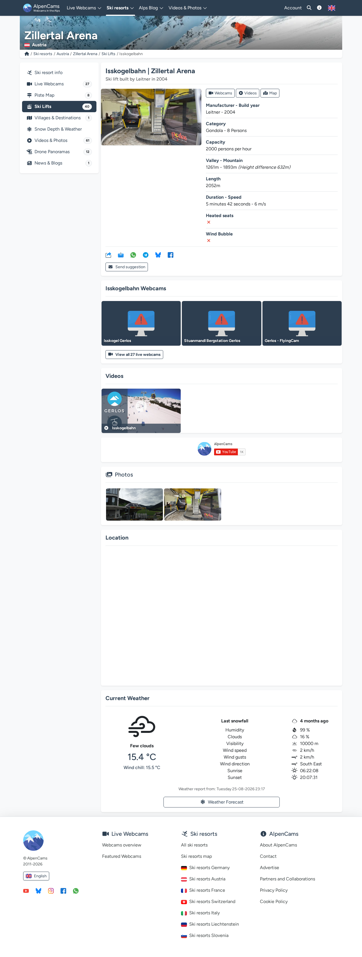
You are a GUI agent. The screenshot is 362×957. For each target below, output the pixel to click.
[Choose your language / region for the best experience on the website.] (331, 8)
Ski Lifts (108, 53)
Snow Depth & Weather (58, 129)
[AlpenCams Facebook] (63, 890)
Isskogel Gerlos (117, 340)
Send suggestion (130, 267)
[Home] (26, 53)
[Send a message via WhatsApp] (76, 890)
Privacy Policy (274, 890)
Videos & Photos (62, 140)
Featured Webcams (121, 856)
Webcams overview (121, 845)
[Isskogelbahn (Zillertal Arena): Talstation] (192, 504)
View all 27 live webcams (138, 354)
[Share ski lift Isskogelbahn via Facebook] (170, 254)
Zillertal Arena (85, 53)
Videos (250, 93)
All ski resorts (194, 845)
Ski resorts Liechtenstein (214, 924)
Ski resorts (42, 53)
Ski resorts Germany (209, 867)
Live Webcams (62, 83)
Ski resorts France (207, 890)
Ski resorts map (196, 856)
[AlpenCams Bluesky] (38, 890)
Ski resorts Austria (207, 879)
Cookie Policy (274, 901)
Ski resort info (49, 72)
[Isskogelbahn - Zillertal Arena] (151, 117)
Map (273, 93)
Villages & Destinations (62, 117)
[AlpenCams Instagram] (51, 890)
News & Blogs (62, 163)
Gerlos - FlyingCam (282, 340)
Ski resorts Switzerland (212, 901)
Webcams (223, 93)
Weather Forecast (226, 802)
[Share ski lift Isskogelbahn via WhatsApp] (133, 254)
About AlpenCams (278, 845)
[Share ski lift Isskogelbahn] (108, 254)
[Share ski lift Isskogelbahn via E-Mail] (121, 254)
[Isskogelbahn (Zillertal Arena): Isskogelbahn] (134, 504)
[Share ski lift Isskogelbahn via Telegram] (145, 254)
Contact (268, 856)
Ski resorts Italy (204, 912)
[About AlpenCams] (319, 8)
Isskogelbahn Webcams (135, 288)
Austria (63, 53)
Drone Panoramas (62, 151)
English (40, 876)
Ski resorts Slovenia (209, 935)
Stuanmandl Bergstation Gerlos (212, 340)
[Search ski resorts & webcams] (309, 8)
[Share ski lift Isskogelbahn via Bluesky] (158, 254)
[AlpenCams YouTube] (26, 890)
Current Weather (127, 698)
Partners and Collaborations (287, 879)
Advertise (269, 867)
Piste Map (62, 95)
